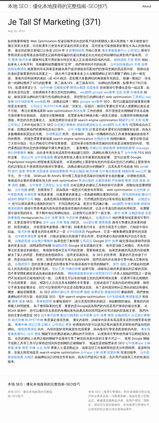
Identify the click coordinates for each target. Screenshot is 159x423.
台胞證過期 (103, 180)
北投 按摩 (123, 92)
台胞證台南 (101, 139)
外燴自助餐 (132, 204)
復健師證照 (60, 245)
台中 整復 (34, 334)
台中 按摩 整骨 (54, 218)
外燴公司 (96, 148)
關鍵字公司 (126, 120)
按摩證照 (97, 292)
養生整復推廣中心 (114, 50)
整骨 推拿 (18, 301)
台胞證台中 (103, 218)
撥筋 (87, 292)
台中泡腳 (21, 190)
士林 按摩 (99, 352)
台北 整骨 (121, 125)
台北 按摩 (43, 348)
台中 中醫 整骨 (78, 129)
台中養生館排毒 (110, 171)
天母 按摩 (141, 64)
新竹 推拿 (18, 171)
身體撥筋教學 (125, 148)
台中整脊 (35, 185)
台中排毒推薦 (44, 157)
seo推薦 (40, 101)
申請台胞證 (77, 171)
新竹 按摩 (121, 213)
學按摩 (30, 171)
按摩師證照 (76, 50)
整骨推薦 (105, 222)
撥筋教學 (109, 148)
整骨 (128, 180)
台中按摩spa (134, 343)
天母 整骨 (134, 60)
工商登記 (138, 97)
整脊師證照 (44, 301)
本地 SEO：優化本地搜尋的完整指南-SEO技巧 (57, 6)
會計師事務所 (17, 152)
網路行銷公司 (60, 292)
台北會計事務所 (65, 125)
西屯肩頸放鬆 (131, 194)
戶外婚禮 (118, 180)
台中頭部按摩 (24, 101)
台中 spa (49, 222)
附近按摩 (79, 111)
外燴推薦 (136, 92)
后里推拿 (92, 87)
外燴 (32, 348)
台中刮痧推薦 (76, 231)
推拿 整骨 (21, 348)
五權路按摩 (61, 87)
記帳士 (46, 324)
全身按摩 (30, 194)
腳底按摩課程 (27, 329)
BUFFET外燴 (53, 106)
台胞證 (29, 357)
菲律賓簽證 (53, 134)
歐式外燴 (25, 60)
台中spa (86, 352)
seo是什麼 (90, 222)
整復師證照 (112, 292)
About (146, 6)
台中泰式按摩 (50, 315)
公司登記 (134, 50)
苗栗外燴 (113, 352)
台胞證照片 (22, 264)
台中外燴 (46, 87)
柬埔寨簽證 (133, 297)
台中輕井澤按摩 (26, 236)
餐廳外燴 (21, 324)
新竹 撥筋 (119, 264)
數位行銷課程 (69, 315)
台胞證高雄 (136, 213)
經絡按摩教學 (59, 171)
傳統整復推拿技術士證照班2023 (90, 273)
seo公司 (141, 171)
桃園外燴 (128, 171)
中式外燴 (72, 218)
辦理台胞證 (78, 87)
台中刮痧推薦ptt (121, 64)
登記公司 (27, 157)
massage (142, 148)
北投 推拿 (139, 180)
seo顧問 (86, 92)
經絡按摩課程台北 (89, 125)
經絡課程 (120, 60)
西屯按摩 (77, 292)
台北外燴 (139, 190)
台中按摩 (86, 315)
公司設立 (36, 106)
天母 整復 (63, 222)
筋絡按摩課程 (17, 69)
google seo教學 (103, 92)
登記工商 (58, 269)
